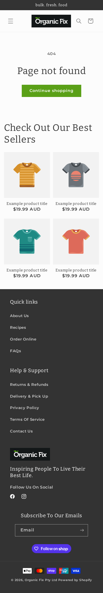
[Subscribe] (82, 530)
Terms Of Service (27, 419)
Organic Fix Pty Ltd (41, 580)
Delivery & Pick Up (29, 396)
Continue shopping (52, 90)
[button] (10, 21)
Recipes (18, 327)
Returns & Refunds (29, 384)
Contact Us (21, 431)
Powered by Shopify (75, 580)
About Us (19, 316)
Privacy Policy (24, 408)
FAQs (15, 351)
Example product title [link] (27, 203)
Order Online (23, 339)
